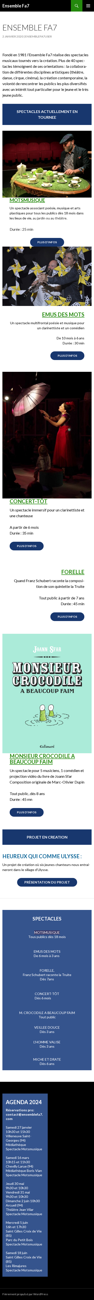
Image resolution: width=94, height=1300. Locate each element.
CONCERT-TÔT (28, 501)
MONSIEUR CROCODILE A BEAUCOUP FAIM (42, 759)
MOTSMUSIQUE (27, 200)
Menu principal (88, 6)
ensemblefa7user (38, 36)
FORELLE (72, 572)
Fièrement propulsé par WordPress (25, 1294)
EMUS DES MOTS (63, 314)
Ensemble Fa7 (15, 5)
